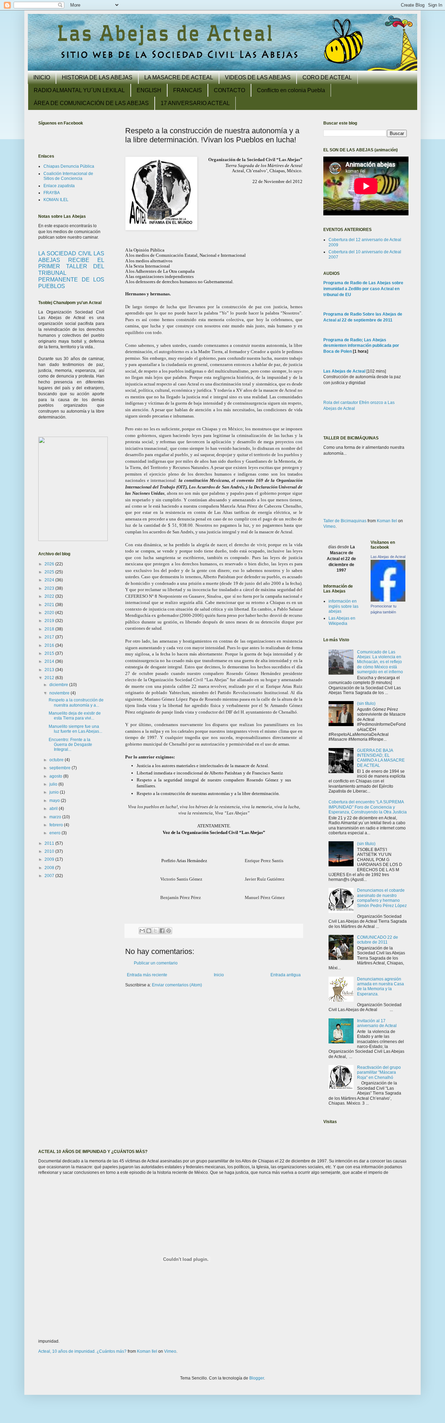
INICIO (41, 77)
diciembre (59, 684)
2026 (49, 564)
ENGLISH (149, 90)
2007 (49, 875)
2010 (49, 851)
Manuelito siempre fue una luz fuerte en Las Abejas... (75, 729)
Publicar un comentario (156, 963)
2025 (49, 572)
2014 (49, 661)
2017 (49, 637)
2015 (49, 653)
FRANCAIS (187, 90)
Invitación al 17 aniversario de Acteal (377, 1023)
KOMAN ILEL (55, 199)
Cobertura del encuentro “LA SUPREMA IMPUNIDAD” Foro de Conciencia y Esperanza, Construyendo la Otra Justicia (368, 807)
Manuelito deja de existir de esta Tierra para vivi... (75, 716)
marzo (55, 816)
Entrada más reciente (147, 974)
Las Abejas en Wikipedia (342, 621)
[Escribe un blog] (148, 930)
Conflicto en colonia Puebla (291, 90)
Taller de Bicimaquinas (344, 520)
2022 (49, 596)
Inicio (219, 974)
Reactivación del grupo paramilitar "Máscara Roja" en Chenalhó (379, 1072)
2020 (49, 612)
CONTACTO (229, 90)
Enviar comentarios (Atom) (177, 985)
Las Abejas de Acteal (344, 371)
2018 (49, 629)
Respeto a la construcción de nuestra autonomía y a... (76, 702)
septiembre (60, 767)
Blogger (256, 1378)
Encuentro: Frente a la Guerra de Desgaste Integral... (70, 744)
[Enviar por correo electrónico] (142, 930)
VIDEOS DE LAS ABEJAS (258, 77)
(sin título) (366, 703)
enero (55, 832)
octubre (57, 759)
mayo (55, 800)
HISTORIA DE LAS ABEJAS (97, 77)
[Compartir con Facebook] (162, 930)
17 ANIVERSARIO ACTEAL (195, 103)
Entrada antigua (285, 974)
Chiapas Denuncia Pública (68, 166)
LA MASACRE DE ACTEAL (178, 77)
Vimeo (329, 526)
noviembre (60, 693)
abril (54, 808)
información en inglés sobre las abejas (343, 606)
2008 (49, 867)
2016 (49, 645)
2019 (49, 620)
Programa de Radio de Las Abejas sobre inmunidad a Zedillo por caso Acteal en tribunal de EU (363, 288)
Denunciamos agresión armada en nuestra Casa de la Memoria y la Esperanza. (380, 986)
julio (53, 784)
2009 (49, 859)
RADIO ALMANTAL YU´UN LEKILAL (79, 90)
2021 (49, 604)
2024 (49, 580)
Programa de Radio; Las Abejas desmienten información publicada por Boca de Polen (361, 345)
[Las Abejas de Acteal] (388, 600)
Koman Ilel (387, 520)
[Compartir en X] (155, 930)
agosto (56, 776)
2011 (49, 843)
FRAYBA (51, 192)
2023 (49, 588)
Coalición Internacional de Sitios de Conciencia (68, 176)
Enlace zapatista (59, 185)
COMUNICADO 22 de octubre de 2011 (377, 940)
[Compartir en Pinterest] (168, 930)
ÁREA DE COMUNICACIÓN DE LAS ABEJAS (91, 103)
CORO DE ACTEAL (327, 77)
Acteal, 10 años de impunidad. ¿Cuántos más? (82, 1351)
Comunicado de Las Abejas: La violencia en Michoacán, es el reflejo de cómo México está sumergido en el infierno (380, 662)
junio (54, 792)
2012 (49, 677)
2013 (49, 669)
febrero (56, 824)
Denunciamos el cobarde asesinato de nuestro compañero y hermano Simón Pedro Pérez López (382, 898)
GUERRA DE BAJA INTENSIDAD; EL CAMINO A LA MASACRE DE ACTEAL (381, 758)
